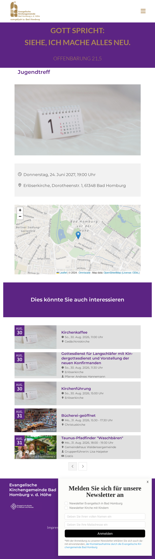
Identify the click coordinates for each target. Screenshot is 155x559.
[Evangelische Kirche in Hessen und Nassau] (41, 506)
